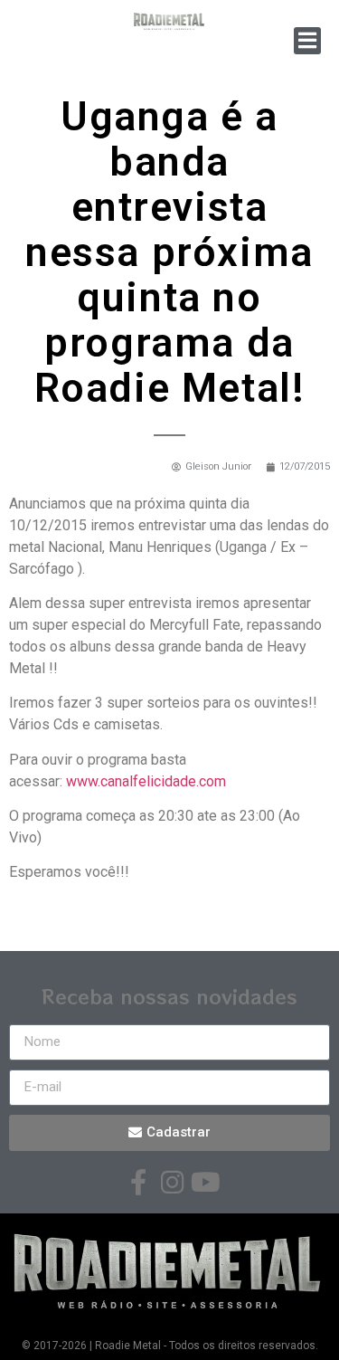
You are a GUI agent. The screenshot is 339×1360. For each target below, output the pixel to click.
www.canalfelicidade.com (146, 781)
